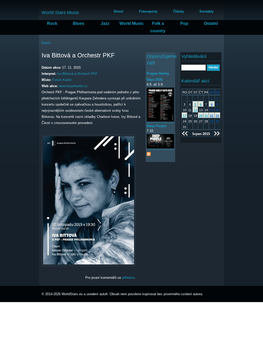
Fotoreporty (148, 11)
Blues (78, 23)
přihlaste (128, 278)
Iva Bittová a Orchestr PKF (77, 74)
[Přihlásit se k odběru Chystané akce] (149, 153)
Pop (184, 23)
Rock (52, 23)
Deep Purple (156, 126)
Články (178, 11)
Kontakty (206, 11)
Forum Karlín (62, 80)
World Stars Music (60, 12)
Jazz (105, 23)
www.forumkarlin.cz (73, 86)
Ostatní (211, 23)
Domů (118, 11)
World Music (131, 23)
